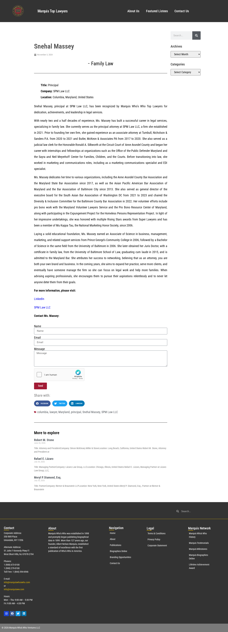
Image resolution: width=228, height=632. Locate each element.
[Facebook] (12, 613)
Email (37, 337)
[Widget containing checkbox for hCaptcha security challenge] (59, 374)
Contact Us (181, 11)
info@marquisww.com (14, 589)
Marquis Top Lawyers (53, 11)
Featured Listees (157, 11)
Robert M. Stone (44, 440)
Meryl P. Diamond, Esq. (47, 477)
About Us (133, 11)
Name (37, 326)
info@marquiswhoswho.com (17, 582)
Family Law (102, 63)
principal (76, 412)
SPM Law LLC (42, 307)
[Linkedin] (23, 613)
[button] (42, 403)
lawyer (53, 412)
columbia (42, 412)
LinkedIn (39, 299)
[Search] (196, 35)
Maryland (64, 412)
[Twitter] (18, 613)
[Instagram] (6, 613)
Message (39, 348)
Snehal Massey (91, 412)
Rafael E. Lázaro (43, 458)
